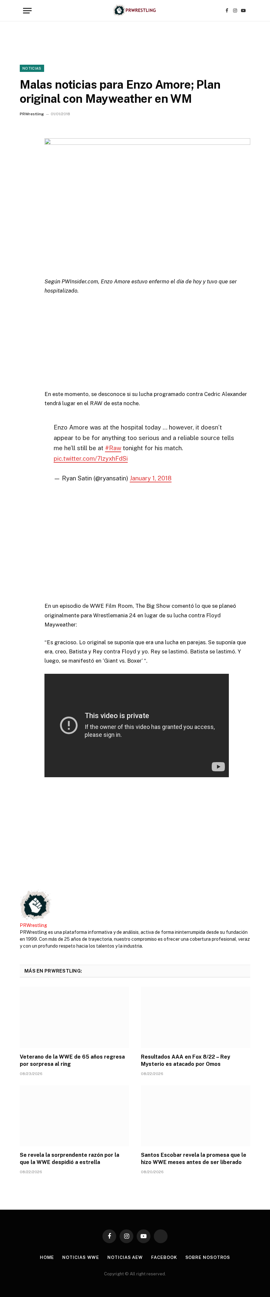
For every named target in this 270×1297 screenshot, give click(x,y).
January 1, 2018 (151, 478)
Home (47, 1257)
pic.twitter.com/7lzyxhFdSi (91, 458)
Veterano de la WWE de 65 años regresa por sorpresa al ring (72, 1060)
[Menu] (27, 10)
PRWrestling (32, 114)
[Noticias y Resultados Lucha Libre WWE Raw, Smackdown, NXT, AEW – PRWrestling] (135, 10)
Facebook (164, 1257)
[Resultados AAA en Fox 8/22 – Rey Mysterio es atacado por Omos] (195, 1017)
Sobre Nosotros (207, 1257)
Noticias (31, 68)
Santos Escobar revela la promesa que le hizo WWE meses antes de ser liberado (193, 1158)
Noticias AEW (125, 1257)
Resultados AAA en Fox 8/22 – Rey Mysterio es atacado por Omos (185, 1060)
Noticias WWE (80, 1257)
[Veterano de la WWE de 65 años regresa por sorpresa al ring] (74, 1017)
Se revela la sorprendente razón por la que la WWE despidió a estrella (69, 1158)
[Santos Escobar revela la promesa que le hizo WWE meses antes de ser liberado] (195, 1116)
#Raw (113, 447)
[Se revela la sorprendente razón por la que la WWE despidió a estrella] (74, 1116)
